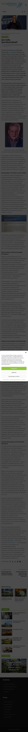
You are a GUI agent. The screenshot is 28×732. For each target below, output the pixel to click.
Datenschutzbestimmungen (15, 379)
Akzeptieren (14, 368)
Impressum (23, 379)
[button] (26, 352)
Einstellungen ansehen (14, 376)
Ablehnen (14, 372)
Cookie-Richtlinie (6, 379)
